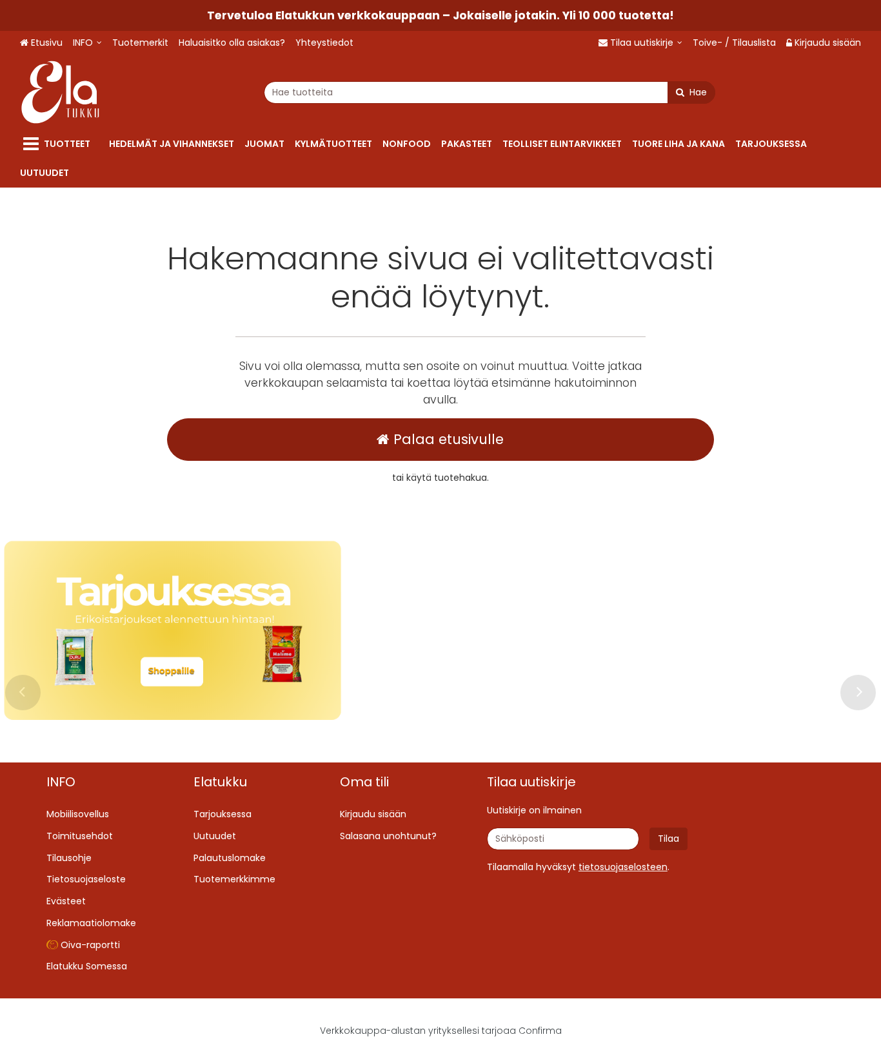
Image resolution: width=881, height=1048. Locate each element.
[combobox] (489, 92)
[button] (623, 866)
